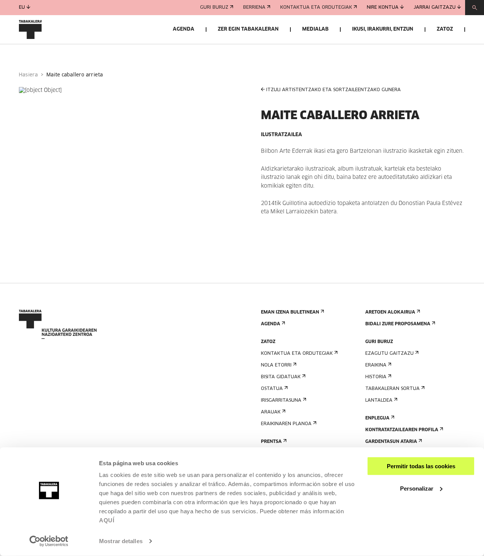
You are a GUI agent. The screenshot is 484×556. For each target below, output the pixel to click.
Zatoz (445, 29)
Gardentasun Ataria (391, 442)
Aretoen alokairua (390, 312)
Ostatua (272, 389)
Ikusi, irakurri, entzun (382, 29)
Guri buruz (214, 7)
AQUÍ (106, 520)
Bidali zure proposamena (397, 324)
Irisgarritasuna (281, 400)
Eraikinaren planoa (286, 424)
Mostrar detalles (121, 541)
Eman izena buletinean (290, 312)
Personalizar (416, 488)
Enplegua (377, 418)
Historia (375, 377)
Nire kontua (383, 7)
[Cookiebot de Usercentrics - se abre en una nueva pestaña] (49, 541)
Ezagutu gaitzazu (389, 353)
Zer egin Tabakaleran (248, 29)
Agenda (183, 29)
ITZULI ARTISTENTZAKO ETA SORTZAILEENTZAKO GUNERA (333, 90)
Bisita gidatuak (281, 377)
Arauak (271, 412)
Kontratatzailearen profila (401, 430)
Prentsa (271, 442)
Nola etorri (276, 365)
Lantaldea (378, 400)
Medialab (315, 29)
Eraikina (375, 365)
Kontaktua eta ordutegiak (316, 7)
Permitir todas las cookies (421, 466)
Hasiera (28, 75)
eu (22, 7)
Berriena (254, 7)
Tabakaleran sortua (392, 389)
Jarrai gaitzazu (435, 7)
